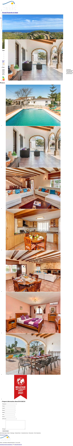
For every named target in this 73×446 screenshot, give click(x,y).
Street (3, 416)
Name (3, 406)
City (3, 414)
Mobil (3, 412)
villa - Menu (2, 17)
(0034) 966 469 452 (18, 444)
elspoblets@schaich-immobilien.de (6, 444)
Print (3, 61)
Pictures (3, 60)
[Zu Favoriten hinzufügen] (4, 64)
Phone (3, 410)
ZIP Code (4, 418)
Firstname (4, 403)
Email (3, 408)
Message (3, 428)
